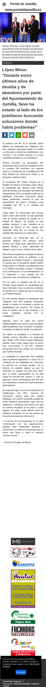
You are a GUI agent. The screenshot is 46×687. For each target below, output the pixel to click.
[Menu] (2, 4)
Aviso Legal (7, 684)
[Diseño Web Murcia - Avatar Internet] (23, 681)
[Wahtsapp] (18, 135)
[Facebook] (5, 135)
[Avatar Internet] (23, 607)
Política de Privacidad (21, 684)
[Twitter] (11, 135)
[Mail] (25, 135)
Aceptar (21, 672)
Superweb (17, 681)
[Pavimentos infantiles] (23, 623)
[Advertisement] (23, 469)
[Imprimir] (32, 135)
